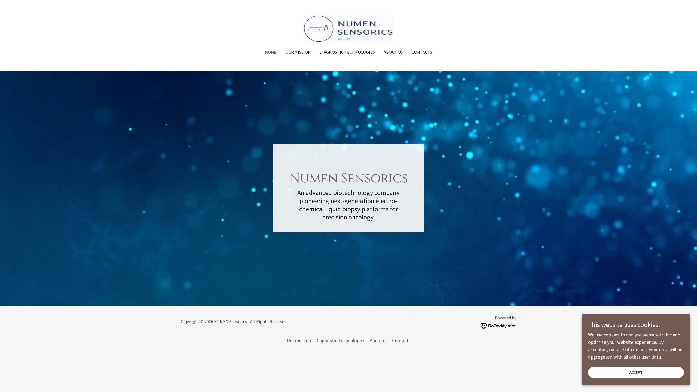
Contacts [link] (422, 52)
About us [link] (393, 52)
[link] (348, 28)
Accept (636, 372)
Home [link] (271, 52)
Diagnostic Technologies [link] (347, 52)
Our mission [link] (298, 52)
